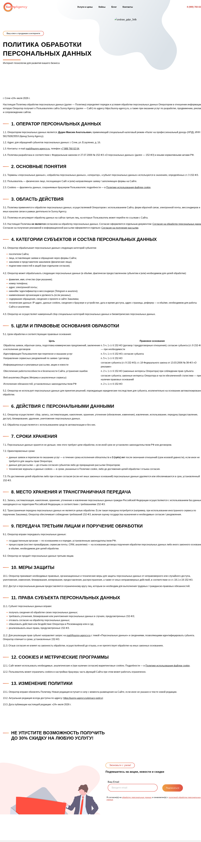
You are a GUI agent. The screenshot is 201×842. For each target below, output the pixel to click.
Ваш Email (113, 782)
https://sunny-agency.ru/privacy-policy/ (83, 698)
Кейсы (102, 7)
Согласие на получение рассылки (119, 228)
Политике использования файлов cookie (128, 187)
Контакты (128, 7)
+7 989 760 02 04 (70, 148)
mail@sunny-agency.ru (38, 148)
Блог (114, 7)
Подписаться (172, 788)
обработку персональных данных (137, 797)
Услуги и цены (85, 7)
